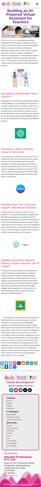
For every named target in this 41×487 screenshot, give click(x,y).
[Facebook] (20, 390)
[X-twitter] (25, 390)
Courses (9, 425)
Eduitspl (9, 403)
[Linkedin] (11, 390)
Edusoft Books (11, 414)
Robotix (9, 406)
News (8, 438)
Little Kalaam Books (13, 417)
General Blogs (11, 446)
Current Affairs (11, 441)
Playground (10, 408)
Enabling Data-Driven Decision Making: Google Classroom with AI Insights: (20, 263)
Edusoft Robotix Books (14, 419)
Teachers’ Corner (12, 428)
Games (9, 436)
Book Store (10, 431)
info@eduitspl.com (11, 476)
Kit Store (9, 433)
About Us (10, 401)
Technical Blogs (12, 443)
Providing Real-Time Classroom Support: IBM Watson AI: (18, 206)
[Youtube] (16, 390)
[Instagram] (30, 390)
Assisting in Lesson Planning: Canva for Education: (17, 150)
